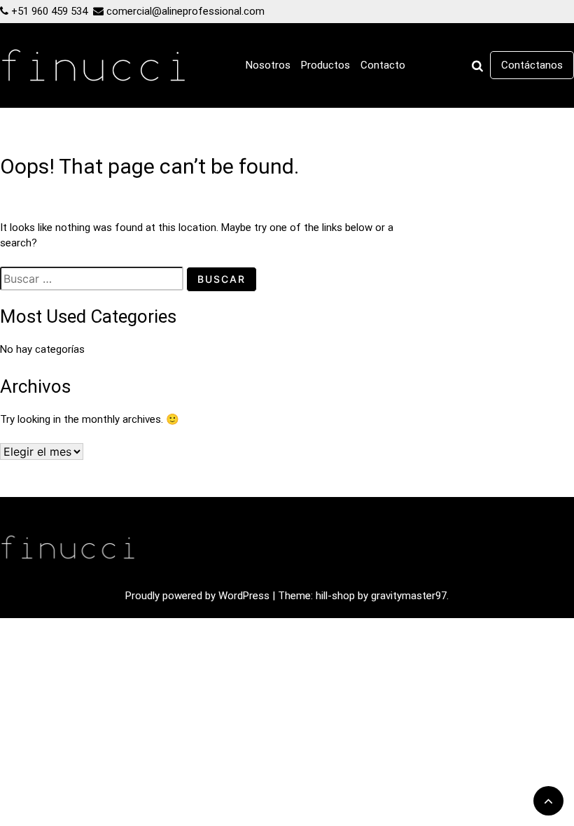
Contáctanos (532, 65)
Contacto (382, 65)
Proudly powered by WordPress (198, 595)
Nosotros (268, 65)
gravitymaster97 (409, 595)
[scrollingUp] (548, 801)
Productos (325, 65)
